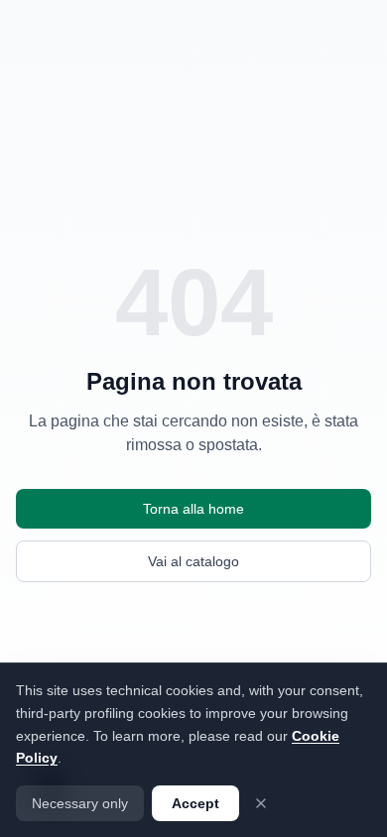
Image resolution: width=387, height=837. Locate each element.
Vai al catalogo (193, 561)
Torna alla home (193, 509)
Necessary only (80, 803)
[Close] (261, 803)
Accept (195, 803)
